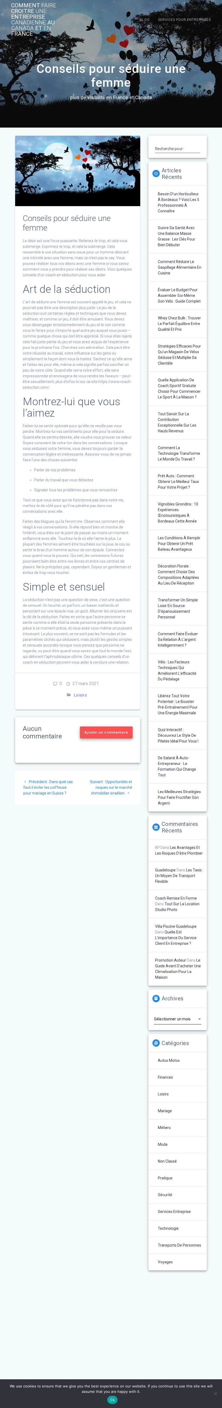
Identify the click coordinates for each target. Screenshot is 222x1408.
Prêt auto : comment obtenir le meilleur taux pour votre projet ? (178, 481)
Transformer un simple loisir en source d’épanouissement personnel (178, 608)
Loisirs (80, 695)
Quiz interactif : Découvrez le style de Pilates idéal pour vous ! (178, 735)
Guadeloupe (165, 870)
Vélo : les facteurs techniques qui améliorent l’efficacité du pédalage (177, 670)
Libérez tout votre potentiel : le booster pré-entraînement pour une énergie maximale (178, 704)
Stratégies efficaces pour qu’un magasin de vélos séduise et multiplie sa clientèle (179, 354)
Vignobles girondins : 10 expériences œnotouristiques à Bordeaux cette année (178, 512)
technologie (168, 1228)
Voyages (165, 1262)
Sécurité (165, 1195)
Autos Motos (169, 1060)
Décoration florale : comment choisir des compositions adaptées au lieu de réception (178, 574)
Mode (163, 1144)
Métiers (164, 1127)
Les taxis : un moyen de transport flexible (179, 876)
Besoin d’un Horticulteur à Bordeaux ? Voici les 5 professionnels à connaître (178, 202)
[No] (215, 1393)
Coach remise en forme (176, 898)
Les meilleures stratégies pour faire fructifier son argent (179, 797)
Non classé (167, 1161)
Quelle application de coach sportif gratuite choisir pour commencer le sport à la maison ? (179, 388)
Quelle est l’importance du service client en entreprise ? (176, 938)
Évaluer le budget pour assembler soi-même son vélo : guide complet (179, 295)
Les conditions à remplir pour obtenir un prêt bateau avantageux (179, 543)
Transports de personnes (179, 1245)
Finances (165, 1077)
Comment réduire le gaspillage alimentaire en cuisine (179, 267)
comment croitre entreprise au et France (33, 20)
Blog (145, 20)
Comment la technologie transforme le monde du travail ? (179, 453)
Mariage (165, 1111)
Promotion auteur (170, 960)
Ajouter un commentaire (106, 732)
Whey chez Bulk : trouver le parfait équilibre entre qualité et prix (179, 324)
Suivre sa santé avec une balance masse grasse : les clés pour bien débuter (176, 236)
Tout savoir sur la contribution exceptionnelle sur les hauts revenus (177, 422)
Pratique (165, 1178)
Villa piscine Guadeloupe (176, 926)
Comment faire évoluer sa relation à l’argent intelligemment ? (178, 639)
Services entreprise (174, 1211)
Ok (112, 1400)
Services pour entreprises (184, 20)
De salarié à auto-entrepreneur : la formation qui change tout (177, 766)
